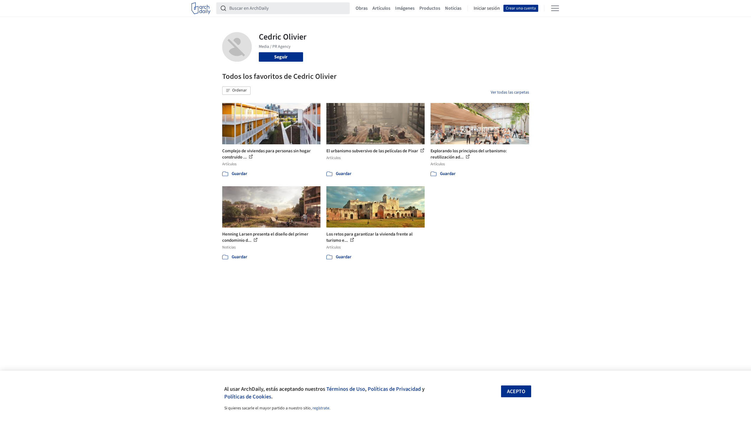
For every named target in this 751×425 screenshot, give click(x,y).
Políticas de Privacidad (394, 389)
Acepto (516, 391)
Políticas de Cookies (247, 397)
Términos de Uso (345, 389)
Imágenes (405, 8)
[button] (236, 90)
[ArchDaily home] (201, 8)
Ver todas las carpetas (510, 92)
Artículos (381, 8)
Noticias (453, 8)
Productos (429, 8)
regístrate (320, 408)
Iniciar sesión (487, 8)
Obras (362, 8)
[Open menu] (555, 8)
